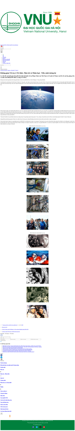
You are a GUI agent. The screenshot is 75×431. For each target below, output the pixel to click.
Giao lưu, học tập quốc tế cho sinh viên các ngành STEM (13, 347)
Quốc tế (16, 70)
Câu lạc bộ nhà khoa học (6, 400)
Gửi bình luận (3, 340)
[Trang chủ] (33, 43)
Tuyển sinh (2, 367)
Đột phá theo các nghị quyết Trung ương (9, 365)
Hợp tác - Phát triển (11, 70)
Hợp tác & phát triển (6, 60)
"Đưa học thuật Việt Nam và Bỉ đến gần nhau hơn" (11, 331)
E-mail (10, 44)
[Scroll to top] (1, 414)
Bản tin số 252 (4, 327)
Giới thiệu (4, 57)
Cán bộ (4, 62)
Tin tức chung (3, 362)
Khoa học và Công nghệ (5, 382)
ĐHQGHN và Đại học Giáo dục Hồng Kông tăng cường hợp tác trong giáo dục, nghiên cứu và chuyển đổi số (22, 345)
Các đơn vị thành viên (6, 63)
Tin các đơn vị (3, 391)
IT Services (13, 44)
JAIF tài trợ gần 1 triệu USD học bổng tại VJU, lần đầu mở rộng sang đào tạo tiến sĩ (17, 348)
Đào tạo (4, 58)
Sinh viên (4, 61)
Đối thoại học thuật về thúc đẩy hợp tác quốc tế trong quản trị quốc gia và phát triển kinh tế (18, 351)
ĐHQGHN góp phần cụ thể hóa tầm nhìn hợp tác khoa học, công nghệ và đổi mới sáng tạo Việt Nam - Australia (22, 346)
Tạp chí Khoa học (4, 402)
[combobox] (1, 46)
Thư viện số (2, 44)
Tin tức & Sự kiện (4, 70)
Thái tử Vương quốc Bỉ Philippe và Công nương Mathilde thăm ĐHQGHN (15, 329)
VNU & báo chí (3, 406)
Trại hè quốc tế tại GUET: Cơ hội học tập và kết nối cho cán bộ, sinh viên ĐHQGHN (17, 349)
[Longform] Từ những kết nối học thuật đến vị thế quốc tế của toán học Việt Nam (17, 350)
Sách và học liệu (4, 404)
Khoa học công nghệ (6, 59)
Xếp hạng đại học (4, 409)
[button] (37, 355)
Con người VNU (4, 397)
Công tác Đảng (3, 393)
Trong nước (3, 380)
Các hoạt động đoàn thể (5, 411)
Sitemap (16, 44)
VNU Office (7, 44)
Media (1, 386)
